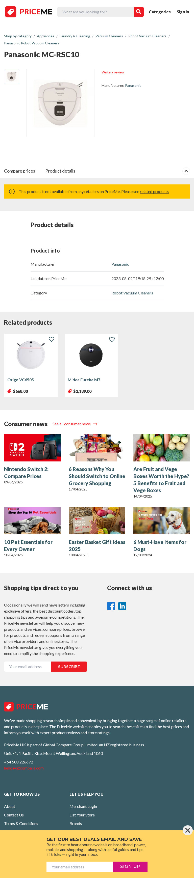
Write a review (113, 72)
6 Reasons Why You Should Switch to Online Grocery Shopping (97, 476)
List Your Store (82, 814)
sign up (130, 866)
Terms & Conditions (21, 823)
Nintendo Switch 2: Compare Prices (26, 472)
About (9, 806)
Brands (75, 823)
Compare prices (19, 171)
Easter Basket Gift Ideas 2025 (97, 545)
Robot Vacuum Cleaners (132, 292)
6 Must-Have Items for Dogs (159, 545)
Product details (60, 171)
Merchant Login (83, 806)
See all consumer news (72, 423)
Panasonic (133, 85)
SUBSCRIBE (69, 666)
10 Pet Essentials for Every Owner (28, 545)
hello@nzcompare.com (24, 767)
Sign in (183, 11)
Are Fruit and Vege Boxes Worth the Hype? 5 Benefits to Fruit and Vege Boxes (161, 479)
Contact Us (14, 814)
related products (154, 191)
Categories (160, 11)
